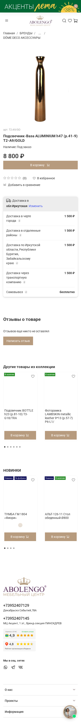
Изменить (36, 206)
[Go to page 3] (10, 447)
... (39, 33)
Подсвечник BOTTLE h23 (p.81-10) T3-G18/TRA (18, 414)
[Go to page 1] (4, 447)
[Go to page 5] (16, 447)
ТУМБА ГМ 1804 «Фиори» (15, 516)
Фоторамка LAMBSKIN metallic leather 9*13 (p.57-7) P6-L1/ (59, 416)
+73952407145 (16, 618)
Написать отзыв (18, 341)
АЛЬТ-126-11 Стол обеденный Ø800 (57, 516)
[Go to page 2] (7, 447)
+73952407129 (16, 605)
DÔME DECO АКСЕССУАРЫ (21, 37)
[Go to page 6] (20, 447)
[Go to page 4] (13, 447)
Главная (9, 33)
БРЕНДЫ (26, 33)
